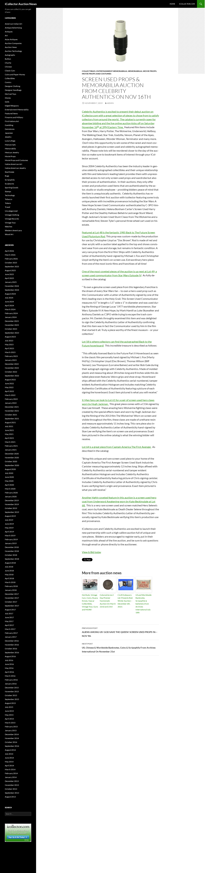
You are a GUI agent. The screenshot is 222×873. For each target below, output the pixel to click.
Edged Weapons (12, 105)
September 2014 (12, 746)
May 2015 (9, 715)
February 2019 (11, 539)
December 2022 (12, 364)
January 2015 (11, 730)
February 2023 (11, 356)
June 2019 (9, 524)
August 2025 (10, 270)
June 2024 (9, 301)
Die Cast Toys (10, 94)
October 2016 (11, 648)
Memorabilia (135, 71)
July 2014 (9, 754)
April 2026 (9, 251)
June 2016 (9, 664)
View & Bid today (91, 552)
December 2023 (12, 321)
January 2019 (11, 543)
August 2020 (10, 469)
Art (6, 35)
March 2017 (10, 629)
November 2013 (12, 785)
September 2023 (12, 333)
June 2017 (9, 617)
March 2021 (10, 442)
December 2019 (12, 500)
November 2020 (12, 457)
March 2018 (10, 582)
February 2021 (11, 446)
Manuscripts (10, 144)
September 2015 (12, 699)
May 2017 (9, 621)
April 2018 (9, 578)
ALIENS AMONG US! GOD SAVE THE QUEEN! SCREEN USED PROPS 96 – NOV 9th (119, 632)
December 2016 (12, 641)
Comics (8, 82)
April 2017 (9, 625)
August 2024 (10, 294)
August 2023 (10, 336)
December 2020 (12, 453)
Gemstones (9, 129)
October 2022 (11, 372)
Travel (7, 207)
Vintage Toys (10, 222)
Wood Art (9, 234)
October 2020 (11, 461)
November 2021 (12, 411)
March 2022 (10, 395)
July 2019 (9, 520)
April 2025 (9, 278)
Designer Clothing (12, 86)
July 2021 (9, 426)
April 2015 (9, 719)
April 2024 (9, 305)
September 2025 (12, 266)
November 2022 (12, 368)
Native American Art (13, 164)
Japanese (9, 133)
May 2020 (9, 481)
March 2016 (10, 676)
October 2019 (11, 508)
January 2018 (11, 590)
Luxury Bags (10, 141)
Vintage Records (12, 219)
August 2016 (10, 656)
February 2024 (11, 313)
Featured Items (11, 113)
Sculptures (9, 183)
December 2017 (12, 594)
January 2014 (11, 777)
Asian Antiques (11, 39)
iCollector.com (187, 4)
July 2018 (9, 566)
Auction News (11, 47)
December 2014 (12, 734)
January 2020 (11, 496)
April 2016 (9, 672)
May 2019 (9, 527)
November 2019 (12, 504)
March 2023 (10, 352)
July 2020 (9, 473)
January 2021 (11, 450)
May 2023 (9, 344)
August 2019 (10, 516)
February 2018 (11, 586)
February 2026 (11, 258)
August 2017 (10, 609)
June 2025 (9, 274)
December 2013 (12, 781)
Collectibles (89, 71)
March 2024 (10, 309)
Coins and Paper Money (15, 74)
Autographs (10, 55)
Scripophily (10, 180)
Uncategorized (11, 211)
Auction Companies (13, 43)
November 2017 (12, 598)
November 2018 (12, 551)
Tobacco (8, 199)
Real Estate (9, 172)
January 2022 (11, 403)
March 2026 (10, 255)
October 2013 (11, 789)
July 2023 (9, 340)
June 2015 (9, 711)
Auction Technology (13, 51)
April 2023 (9, 348)
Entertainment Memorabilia (111, 71)
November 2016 (12, 644)
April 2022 (9, 391)
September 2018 (12, 559)
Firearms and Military (14, 117)
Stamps (8, 191)
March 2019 (10, 535)
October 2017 (11, 602)
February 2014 (11, 773)
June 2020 (9, 477)
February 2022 (11, 399)
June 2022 (9, 383)
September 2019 (12, 512)
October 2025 (11, 262)
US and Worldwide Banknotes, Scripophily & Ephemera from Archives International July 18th (143, 604)
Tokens (8, 203)
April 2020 (9, 485)
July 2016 (9, 660)
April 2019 (9, 531)
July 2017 (9, 613)
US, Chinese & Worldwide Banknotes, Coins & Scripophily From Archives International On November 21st (119, 647)
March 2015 (10, 722)
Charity (8, 63)
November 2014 (12, 738)
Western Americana (13, 230)
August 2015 (10, 703)
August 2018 (10, 563)
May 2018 (9, 574)
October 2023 (11, 329)
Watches (8, 226)
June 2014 (9, 758)
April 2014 (9, 765)
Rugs (7, 176)
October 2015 (11, 695)
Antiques (9, 31)
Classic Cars (10, 70)
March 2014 (10, 769)
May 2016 (9, 668)
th (98, 126)
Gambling (9, 125)
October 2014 (11, 742)
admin (110, 103)
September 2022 (12, 375)
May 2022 (9, 387)
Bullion (8, 59)
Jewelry (8, 137)
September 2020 (12, 465)
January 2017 (11, 637)
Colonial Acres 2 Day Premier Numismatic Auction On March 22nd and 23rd (108, 601)
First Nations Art (12, 121)
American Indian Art (13, 24)
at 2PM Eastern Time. (111, 127)
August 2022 (10, 379)
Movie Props (150, 71)
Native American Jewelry (15, 168)
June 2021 (9, 430)
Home (172, 4)
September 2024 (12, 290)
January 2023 (11, 360)
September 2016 (12, 652)
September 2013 (12, 793)
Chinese (8, 66)
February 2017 (11, 633)
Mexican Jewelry (12, 152)
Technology (10, 195)
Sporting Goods (11, 187)
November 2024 (12, 286)
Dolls (7, 102)
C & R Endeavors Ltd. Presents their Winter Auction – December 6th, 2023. (125, 601)
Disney (8, 98)
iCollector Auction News (21, 4)
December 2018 (12, 547)
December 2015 (12, 687)
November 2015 (12, 691)
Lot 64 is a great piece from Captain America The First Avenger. (116, 446)
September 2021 (12, 418)
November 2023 (12, 325)
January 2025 (11, 282)
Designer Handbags (13, 90)
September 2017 (12, 605)
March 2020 (10, 489)
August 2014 (10, 750)
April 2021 (9, 438)
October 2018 (11, 555)
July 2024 (9, 297)
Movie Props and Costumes (96, 73)
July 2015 (9, 707)
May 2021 (9, 434)
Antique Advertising (13, 27)
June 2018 (9, 570)
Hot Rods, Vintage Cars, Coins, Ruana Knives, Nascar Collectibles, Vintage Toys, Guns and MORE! (90, 602)
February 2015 (11, 726)
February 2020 (11, 492)
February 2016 (11, 680)
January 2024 (11, 317)
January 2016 (11, 683)
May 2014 (9, 761)
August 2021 (10, 422)
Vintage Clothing (12, 215)
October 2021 (11, 414)
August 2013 (10, 797)
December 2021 (12, 407)
